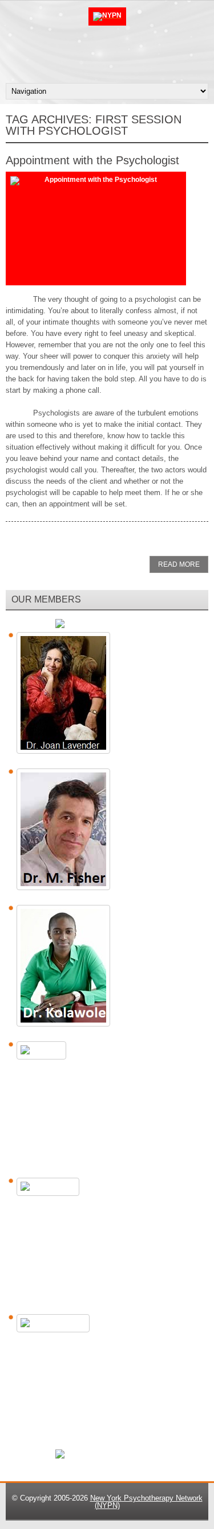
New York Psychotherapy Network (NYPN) (146, 1502)
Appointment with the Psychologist (92, 160)
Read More (179, 564)
